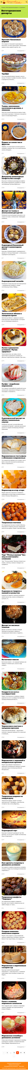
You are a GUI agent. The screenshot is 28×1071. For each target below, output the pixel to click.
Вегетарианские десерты (12, 7)
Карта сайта (21, 1066)
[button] (26, 2)
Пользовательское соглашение (11, 1066)
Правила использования (14, 1064)
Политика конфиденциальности (14, 1063)
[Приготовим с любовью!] (12, 2)
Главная (3, 7)
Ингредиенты (20, 50)
